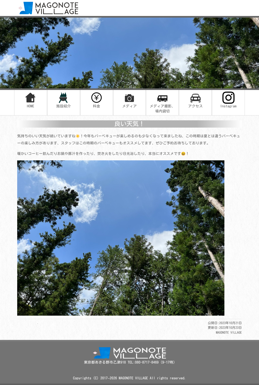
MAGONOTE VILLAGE (133, 378)
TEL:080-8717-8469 (144, 362)
